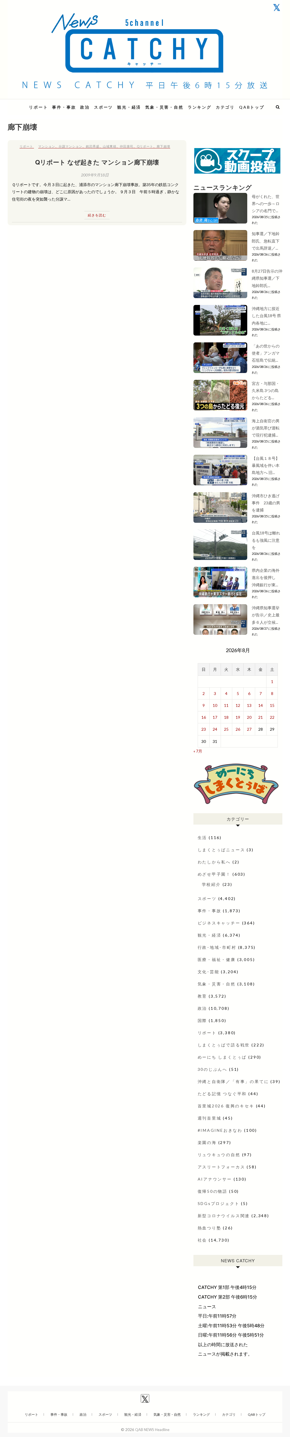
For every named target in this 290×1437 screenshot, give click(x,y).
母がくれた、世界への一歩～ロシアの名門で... (266, 203)
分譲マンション (70, 146)
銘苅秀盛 (92, 146)
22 (272, 717)
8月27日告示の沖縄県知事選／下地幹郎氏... (267, 278)
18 (226, 717)
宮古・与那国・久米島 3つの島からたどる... (266, 390)
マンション (46, 146)
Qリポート (145, 146)
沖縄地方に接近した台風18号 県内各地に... (266, 315)
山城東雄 (109, 146)
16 (203, 717)
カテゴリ (225, 107)
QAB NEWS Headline (152, 1429)
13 (249, 705)
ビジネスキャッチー (219, 922)
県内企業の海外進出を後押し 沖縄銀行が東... (266, 577)
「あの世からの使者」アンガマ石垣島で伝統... (266, 353)
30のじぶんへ (213, 1069)
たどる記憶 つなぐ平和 (222, 1093)
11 (226, 705)
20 (249, 717)
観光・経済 (129, 107)
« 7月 (197, 751)
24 (215, 729)
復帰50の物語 (213, 1191)
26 (238, 729)
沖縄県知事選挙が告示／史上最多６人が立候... (266, 614)
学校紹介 (211, 884)
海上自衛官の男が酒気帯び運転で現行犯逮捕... (266, 427)
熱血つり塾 (209, 1227)
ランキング (200, 107)
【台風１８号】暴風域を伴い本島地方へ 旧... (266, 465)
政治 (85, 107)
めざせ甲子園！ (214, 874)
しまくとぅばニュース (221, 849)
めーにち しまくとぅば (222, 1057)
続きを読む (97, 215)
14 (260, 705)
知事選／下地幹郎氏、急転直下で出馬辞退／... (266, 240)
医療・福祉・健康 (217, 959)
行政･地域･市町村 (217, 947)
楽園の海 (207, 1142)
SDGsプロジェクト (219, 1203)
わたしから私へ (214, 861)
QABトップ (252, 107)
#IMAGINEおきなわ (220, 1130)
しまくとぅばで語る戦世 (224, 1044)
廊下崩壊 (163, 146)
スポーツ (103, 107)
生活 (202, 837)
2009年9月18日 (95, 174)
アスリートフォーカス (221, 1166)
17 (215, 717)
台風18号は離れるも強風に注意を (266, 539)
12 (238, 705)
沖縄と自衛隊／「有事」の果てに (233, 1081)
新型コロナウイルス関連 (224, 1215)
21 (260, 717)
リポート (38, 107)
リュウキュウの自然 (219, 1154)
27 (249, 729)
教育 (202, 996)
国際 (202, 1020)
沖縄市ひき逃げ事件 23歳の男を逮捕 (266, 502)
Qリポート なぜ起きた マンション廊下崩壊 (97, 162)
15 (272, 705)
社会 (202, 1240)
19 (238, 717)
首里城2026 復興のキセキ (226, 1105)
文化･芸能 (208, 971)
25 (226, 729)
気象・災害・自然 (164, 107)
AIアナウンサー (215, 1179)
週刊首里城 (209, 1118)
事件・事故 (64, 107)
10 (215, 705)
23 (203, 729)
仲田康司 (126, 146)
